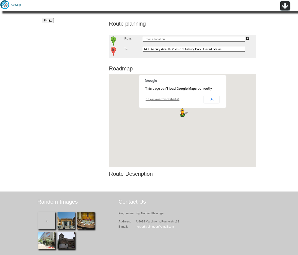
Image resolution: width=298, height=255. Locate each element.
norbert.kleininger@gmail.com (155, 226)
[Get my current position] (247, 39)
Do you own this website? (162, 99)
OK (212, 99)
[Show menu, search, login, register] (285, 10)
